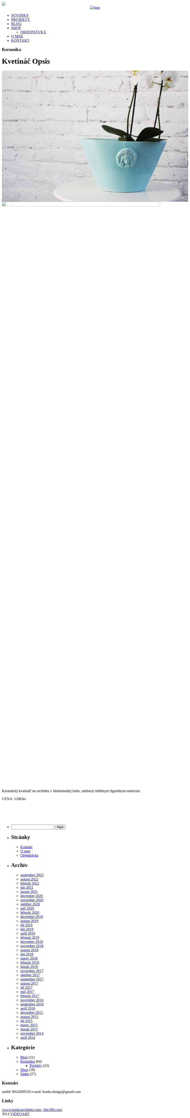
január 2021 (29, 892)
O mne (25, 851)
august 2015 (29, 1017)
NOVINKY (20, 15)
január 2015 (29, 1029)
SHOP (16, 28)
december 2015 (31, 1012)
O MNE (17, 36)
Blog (24, 1057)
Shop (24, 1070)
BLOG (16, 24)
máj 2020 (27, 908)
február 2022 (29, 883)
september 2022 (32, 875)
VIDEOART (19, 1114)
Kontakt (26, 847)
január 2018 (29, 967)
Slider (24, 1074)
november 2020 (31, 900)
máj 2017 (27, 992)
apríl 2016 (27, 1008)
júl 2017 (26, 987)
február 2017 (29, 996)
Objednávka (29, 855)
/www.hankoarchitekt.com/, (22, 1110)
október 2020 (30, 904)
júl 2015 (26, 1021)
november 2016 (31, 1000)
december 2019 (31, 917)
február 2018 (29, 962)
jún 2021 (26, 887)
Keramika (27, 1061)
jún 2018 (26, 954)
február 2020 (29, 912)
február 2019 (29, 937)
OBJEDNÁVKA (33, 32)
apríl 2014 (27, 1037)
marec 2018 (29, 958)
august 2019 (29, 921)
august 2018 (29, 950)
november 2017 (31, 971)
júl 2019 (26, 925)
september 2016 (32, 1004)
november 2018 (31, 946)
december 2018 (31, 942)
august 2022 (29, 879)
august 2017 (29, 983)
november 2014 (31, 1033)
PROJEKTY (20, 20)
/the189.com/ (52, 1110)
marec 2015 (29, 1025)
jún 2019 (26, 929)
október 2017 (30, 975)
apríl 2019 (27, 933)
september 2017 (32, 979)
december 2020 (31, 896)
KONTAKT (20, 40)
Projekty (36, 1066)
